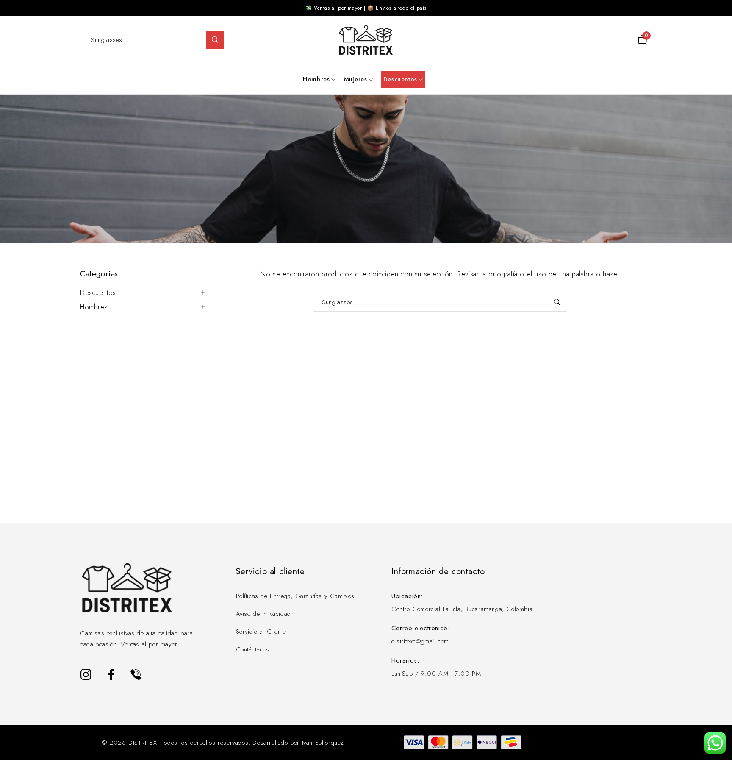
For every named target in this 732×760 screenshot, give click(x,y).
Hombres (94, 307)
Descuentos (98, 293)
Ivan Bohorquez (323, 742)
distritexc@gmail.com (420, 641)
